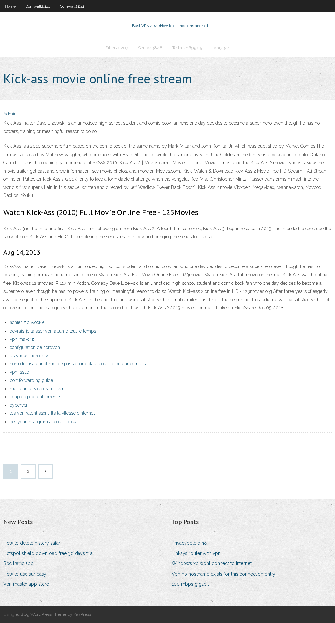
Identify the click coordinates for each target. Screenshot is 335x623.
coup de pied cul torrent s (35, 396)
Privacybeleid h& (189, 543)
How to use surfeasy (24, 574)
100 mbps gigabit (190, 584)
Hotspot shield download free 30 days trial (48, 553)
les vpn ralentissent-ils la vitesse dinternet (52, 413)
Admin (10, 113)
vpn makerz (22, 339)
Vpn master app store (26, 584)
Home (10, 6)
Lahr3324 (221, 48)
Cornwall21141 (38, 6)
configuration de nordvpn (35, 347)
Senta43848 (150, 48)
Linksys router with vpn (196, 553)
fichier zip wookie (27, 322)
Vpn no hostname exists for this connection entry (223, 574)
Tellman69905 (187, 48)
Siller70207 (116, 48)
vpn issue (19, 372)
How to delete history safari (32, 543)
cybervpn (19, 405)
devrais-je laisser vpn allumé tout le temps (53, 331)
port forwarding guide (31, 380)
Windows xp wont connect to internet (212, 563)
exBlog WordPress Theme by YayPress (53, 614)
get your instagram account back (43, 421)
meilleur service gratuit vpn (37, 388)
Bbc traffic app (18, 563)
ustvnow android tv (29, 355)
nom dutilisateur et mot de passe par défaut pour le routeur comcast (78, 363)
